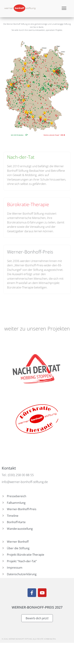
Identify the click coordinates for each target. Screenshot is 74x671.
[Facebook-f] (32, 592)
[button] (64, 8)
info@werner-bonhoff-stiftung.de (25, 482)
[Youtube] (42, 592)
